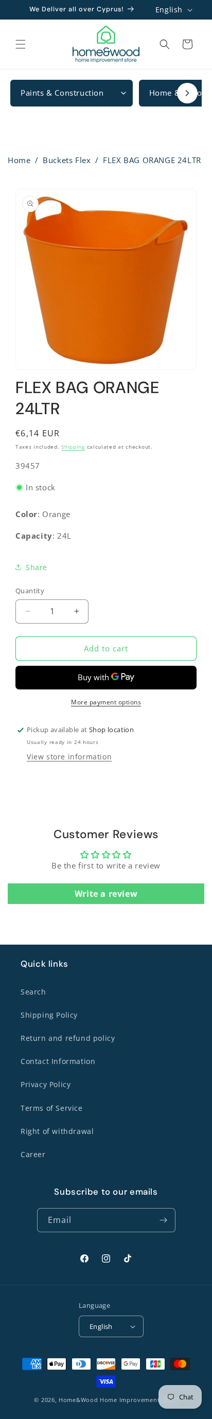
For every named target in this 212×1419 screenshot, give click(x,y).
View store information (69, 756)
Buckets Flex (67, 160)
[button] (20, 44)
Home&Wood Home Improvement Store (118, 1400)
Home (19, 160)
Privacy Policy (45, 1084)
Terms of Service (52, 1108)
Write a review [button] (106, 893)
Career (33, 1154)
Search (33, 992)
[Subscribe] (163, 1220)
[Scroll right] (187, 93)
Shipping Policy (49, 1015)
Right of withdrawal (57, 1131)
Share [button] (36, 567)
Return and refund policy (68, 1038)
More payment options (106, 702)
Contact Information (58, 1061)
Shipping (73, 446)
